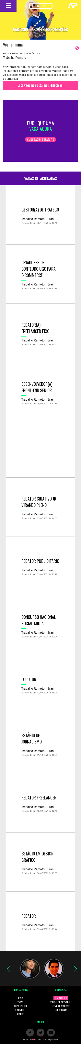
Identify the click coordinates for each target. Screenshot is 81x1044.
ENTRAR (41, 6)
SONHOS (20, 1014)
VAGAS (20, 1002)
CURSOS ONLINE (20, 1006)
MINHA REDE (20, 1010)
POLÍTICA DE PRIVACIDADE (61, 1002)
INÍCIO (20, 998)
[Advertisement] (40, 449)
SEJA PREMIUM (60, 998)
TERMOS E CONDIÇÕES (60, 1006)
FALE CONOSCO (61, 1010)
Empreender (53, 1040)
